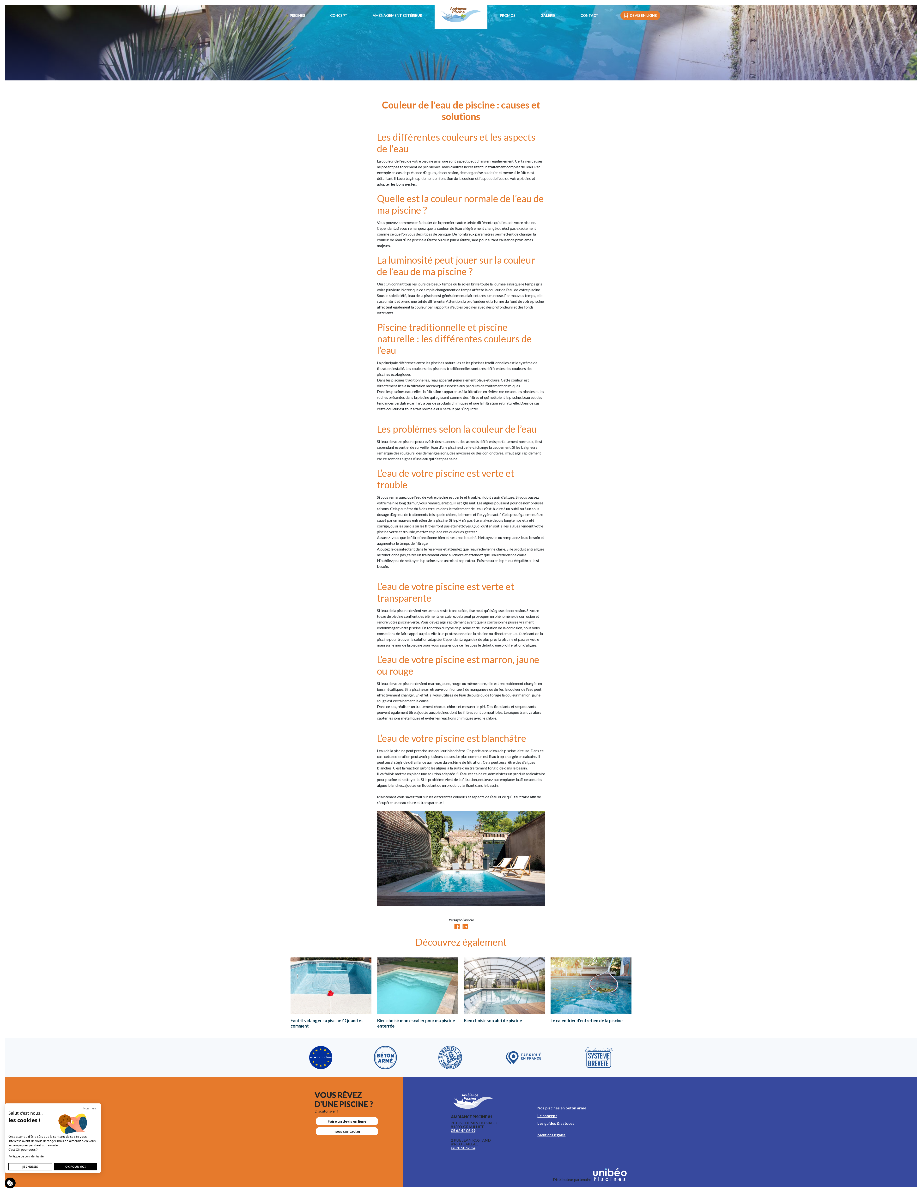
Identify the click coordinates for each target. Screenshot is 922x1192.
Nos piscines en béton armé (561, 1108)
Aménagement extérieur (397, 15)
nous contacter (347, 1131)
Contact (590, 15)
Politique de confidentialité (26, 1156)
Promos (507, 15)
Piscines (297, 15)
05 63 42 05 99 (463, 1130)
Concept (338, 15)
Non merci (90, 1108)
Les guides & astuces (555, 1123)
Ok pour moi (75, 1167)
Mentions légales (551, 1134)
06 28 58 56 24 (463, 1147)
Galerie (547, 15)
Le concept (547, 1115)
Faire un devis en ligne (347, 1121)
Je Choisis (30, 1167)
